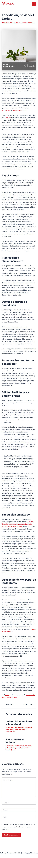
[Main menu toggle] (34, 4)
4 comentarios (10, 746)
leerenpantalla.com (19, 110)
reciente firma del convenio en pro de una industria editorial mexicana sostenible (18, 524)
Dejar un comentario (28, 22)
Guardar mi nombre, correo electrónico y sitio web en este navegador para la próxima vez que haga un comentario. (18, 827)
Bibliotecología (19, 727)
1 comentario (9, 727)
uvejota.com (6, 110)
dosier (8, 117)
